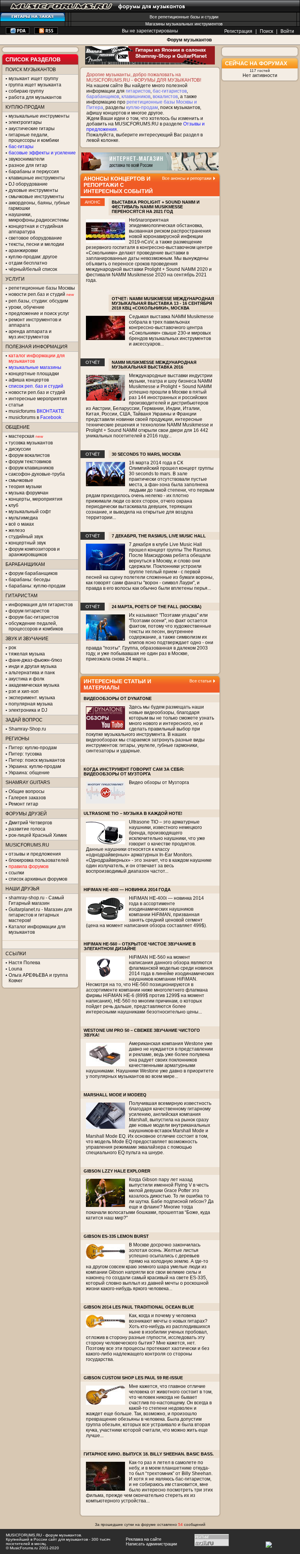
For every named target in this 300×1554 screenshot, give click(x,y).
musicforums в (35, 417)
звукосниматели (27, 159)
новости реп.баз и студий (37, 392)
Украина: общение (29, 772)
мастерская (21, 436)
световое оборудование (35, 238)
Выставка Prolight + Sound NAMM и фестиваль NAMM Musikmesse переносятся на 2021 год (156, 207)
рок (12, 647)
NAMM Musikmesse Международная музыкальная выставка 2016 (154, 364)
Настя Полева (24, 962)
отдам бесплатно (28, 263)
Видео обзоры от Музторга (159, 782)
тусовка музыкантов (31, 443)
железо (17, 530)
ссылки (16, 872)
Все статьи (200, 681)
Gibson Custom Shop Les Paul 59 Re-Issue (133, 1377)
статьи (16, 405)
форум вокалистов (29, 455)
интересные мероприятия (38, 398)
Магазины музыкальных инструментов (184, 23)
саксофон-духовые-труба (37, 474)
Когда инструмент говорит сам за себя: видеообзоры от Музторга (134, 771)
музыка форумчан (28, 493)
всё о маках (21, 524)
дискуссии (20, 449)
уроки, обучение (27, 307)
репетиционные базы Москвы (42, 288)
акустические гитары (32, 128)
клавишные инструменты (37, 178)
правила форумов (28, 866)
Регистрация (238, 31)
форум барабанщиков (33, 573)
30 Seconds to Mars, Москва (146, 454)
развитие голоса (27, 829)
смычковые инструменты (36, 196)
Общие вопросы (27, 791)
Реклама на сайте (143, 1539)
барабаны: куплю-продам (37, 586)
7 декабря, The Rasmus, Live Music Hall (159, 536)
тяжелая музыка (27, 654)
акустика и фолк (26, 679)
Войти (287, 31)
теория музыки (25, 486)
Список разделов (33, 59)
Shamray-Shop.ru (27, 729)
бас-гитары (21, 146)
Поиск (266, 31)
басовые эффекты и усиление (42, 153)
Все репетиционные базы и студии (184, 16)
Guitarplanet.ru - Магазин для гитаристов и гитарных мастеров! (40, 915)
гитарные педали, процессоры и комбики (34, 137)
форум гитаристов (29, 611)
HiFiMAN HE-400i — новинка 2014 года (127, 889)
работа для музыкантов (35, 97)
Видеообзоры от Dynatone (118, 698)
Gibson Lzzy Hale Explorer (117, 1171)
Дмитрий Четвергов (30, 822)
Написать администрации (151, 1543)
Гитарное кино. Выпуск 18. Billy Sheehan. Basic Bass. (149, 1454)
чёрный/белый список (33, 269)
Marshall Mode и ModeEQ (115, 1094)
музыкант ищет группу (33, 78)
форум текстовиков (30, 461)
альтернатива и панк (32, 672)
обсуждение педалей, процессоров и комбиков (36, 626)
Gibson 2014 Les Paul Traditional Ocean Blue (139, 1307)
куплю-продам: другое (33, 257)
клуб (13, 505)
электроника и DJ (28, 710)
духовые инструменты (33, 190)
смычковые (21, 480)
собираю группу (26, 91)
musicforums (36, 411)
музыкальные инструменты (39, 116)
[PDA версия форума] (17, 32)
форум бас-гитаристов (34, 617)
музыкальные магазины (35, 367)
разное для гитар (28, 165)
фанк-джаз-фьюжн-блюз (35, 660)
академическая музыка (34, 685)
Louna (15, 969)
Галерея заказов (27, 797)
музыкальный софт (30, 511)
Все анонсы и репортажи (186, 178)
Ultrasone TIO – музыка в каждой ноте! (133, 813)
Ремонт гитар (23, 804)
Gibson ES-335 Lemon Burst (116, 1236)
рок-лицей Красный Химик (38, 835)
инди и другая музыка (33, 666)
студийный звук (26, 536)
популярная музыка (31, 704)
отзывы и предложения (35, 854)
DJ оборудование (28, 184)
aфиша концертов (29, 380)
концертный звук (27, 543)
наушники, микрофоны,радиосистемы (39, 217)
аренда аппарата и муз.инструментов (30, 334)
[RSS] (46, 32)
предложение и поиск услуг (39, 313)
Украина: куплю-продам (35, 766)
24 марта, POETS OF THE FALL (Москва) (157, 606)
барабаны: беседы (29, 579)
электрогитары (25, 122)
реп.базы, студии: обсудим (38, 301)
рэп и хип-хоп (24, 691)
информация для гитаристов (41, 604)
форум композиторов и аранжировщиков (34, 551)
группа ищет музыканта (35, 85)
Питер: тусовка (25, 754)
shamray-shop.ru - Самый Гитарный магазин (36, 900)
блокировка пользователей (39, 860)
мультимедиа (23, 518)
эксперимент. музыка (32, 697)
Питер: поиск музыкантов (37, 760)
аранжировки (23, 250)
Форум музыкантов (189, 40)
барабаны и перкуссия (34, 171)
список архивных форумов (38, 879)
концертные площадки (34, 373)
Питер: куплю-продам (33, 747)
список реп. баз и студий (36, 386)
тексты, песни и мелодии (36, 244)
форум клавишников (31, 468)
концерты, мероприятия (35, 499)
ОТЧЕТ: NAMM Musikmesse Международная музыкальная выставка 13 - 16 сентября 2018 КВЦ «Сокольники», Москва (163, 303)
